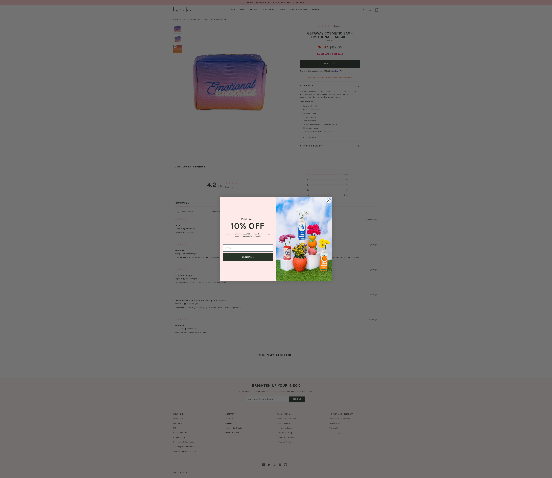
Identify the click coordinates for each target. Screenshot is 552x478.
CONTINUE (248, 256)
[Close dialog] (328, 200)
